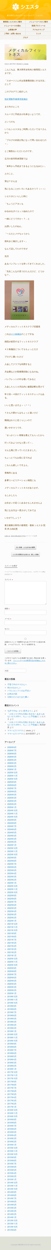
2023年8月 (11, 860)
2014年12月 (12, 1182)
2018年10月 (12, 1040)
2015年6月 (11, 1166)
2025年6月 (11, 791)
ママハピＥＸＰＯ (15, 730)
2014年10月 (12, 1188)
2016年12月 (12, 1109)
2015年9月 (11, 1157)
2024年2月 (11, 841)
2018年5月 (11, 1056)
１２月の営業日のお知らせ (25, 554)
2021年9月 (11, 933)
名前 (7, 608)
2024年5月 (11, 832)
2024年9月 (11, 819)
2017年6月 (11, 1091)
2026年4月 (11, 759)
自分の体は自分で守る (18, 536)
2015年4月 (11, 1173)
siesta (26, 64)
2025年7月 (11, 788)
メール (8, 618)
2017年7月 (11, 1087)
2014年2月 (11, 1214)
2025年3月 (11, 800)
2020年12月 (12, 958)
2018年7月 (11, 1050)
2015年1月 (11, 1179)
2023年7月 (11, 863)
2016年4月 (11, 1135)
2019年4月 (11, 1021)
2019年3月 (11, 1024)
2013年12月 (12, 1220)
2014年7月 (11, 1198)
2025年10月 (12, 778)
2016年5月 (11, 1132)
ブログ (25, 37)
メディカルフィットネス (24, 52)
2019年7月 (11, 1012)
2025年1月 (11, 807)
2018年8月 (11, 1046)
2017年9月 (11, 1081)
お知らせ (7, 536)
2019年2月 (11, 1028)
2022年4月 (11, 911)
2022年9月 (11, 895)
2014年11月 (12, 1185)
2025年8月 (11, 785)
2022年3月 (11, 914)
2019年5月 (11, 1018)
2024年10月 (12, 816)
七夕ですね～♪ (13, 710)
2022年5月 (11, 908)
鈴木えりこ (28, 710)
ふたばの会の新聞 (25, 547)
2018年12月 (12, 1034)
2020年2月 (11, 990)
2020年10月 (12, 964)
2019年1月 (11, 1031)
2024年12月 (12, 810)
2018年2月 (11, 1065)
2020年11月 (12, 961)
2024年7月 (11, 826)
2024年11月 (12, 813)
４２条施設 (16, 333)
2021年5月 (11, 942)
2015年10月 (12, 1154)
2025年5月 (11, 794)
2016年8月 (11, 1122)
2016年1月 (11, 1144)
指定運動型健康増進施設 (16, 98)
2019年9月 (11, 1005)
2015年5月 (11, 1169)
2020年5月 (11, 980)
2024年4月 (11, 835)
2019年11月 (12, 999)
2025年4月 (11, 797)
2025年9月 (11, 782)
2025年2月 (11, 804)
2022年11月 (12, 889)
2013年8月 (11, 1229)
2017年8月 (11, 1084)
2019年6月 (11, 1015)
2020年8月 (11, 971)
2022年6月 (11, 904)
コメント (9, 579)
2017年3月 (11, 1100)
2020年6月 (11, 977)
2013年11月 (12, 1223)
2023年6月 (11, 867)
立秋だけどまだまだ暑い (18, 696)
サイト (7, 629)
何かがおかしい (14, 687)
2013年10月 (12, 1226)
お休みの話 (12, 693)
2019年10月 (12, 1002)
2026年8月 (11, 747)
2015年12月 (12, 1147)
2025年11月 (12, 775)
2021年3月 (11, 949)
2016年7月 (11, 1125)
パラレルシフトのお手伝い (19, 690)
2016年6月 (11, 1128)
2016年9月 (11, 1119)
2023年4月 (11, 873)
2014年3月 (11, 1210)
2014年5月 (11, 1204)
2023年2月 (11, 879)
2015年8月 (11, 1160)
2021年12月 (12, 923)
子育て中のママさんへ (17, 684)
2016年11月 (12, 1113)
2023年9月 (11, 857)
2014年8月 (11, 1195)
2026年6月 (11, 753)
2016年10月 (12, 1116)
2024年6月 (11, 829)
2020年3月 (11, 987)
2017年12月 (12, 1072)
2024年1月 (11, 845)
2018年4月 (11, 1059)
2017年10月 (12, 1078)
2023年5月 (11, 870)
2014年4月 (11, 1207)
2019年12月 (12, 996)
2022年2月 (11, 917)
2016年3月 (11, 1138)
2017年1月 (11, 1106)
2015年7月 (11, 1163)
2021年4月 (11, 946)
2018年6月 (11, 1053)
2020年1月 (11, 993)
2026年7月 (11, 750)
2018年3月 (11, 1062)
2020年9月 (11, 968)
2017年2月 (11, 1103)
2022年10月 (12, 892)
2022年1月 (11, 920)
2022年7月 (11, 901)
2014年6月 (11, 1201)
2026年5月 (11, 756)
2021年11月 (12, 927)
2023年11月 (12, 851)
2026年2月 (11, 766)
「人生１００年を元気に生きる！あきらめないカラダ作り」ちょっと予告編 (26, 715)
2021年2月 (11, 952)
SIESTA (21, 1245)
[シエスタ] (25, 6)
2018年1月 (11, 1068)
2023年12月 (12, 848)
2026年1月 (11, 769)
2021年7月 (11, 939)
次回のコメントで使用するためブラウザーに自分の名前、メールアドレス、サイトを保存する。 (25, 643)
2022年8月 (11, 898)
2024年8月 (11, 823)
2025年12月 (12, 772)
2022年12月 (12, 886)
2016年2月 (11, 1141)
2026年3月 (11, 763)
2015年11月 (12, 1151)
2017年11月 (12, 1075)
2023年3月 (11, 876)
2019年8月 (11, 1009)
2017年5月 (11, 1094)
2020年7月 (11, 974)
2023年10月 (12, 854)
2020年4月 (11, 983)
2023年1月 (11, 882)
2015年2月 (11, 1176)
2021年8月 (11, 936)
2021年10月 (12, 930)
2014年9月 (11, 1192)
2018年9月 (11, 1043)
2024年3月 (11, 838)
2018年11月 (12, 1037)
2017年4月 (11, 1097)
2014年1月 (11, 1217)
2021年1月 (11, 955)
